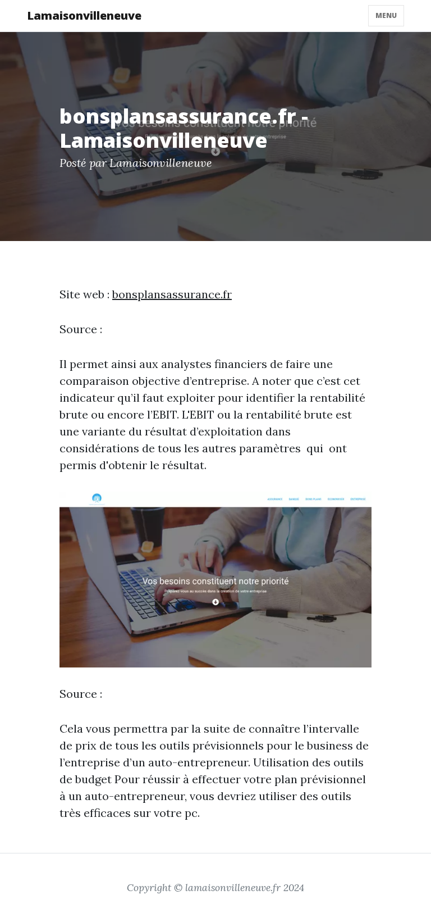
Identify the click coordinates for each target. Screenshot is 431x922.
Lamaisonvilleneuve (84, 15)
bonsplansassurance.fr (172, 294)
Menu (386, 15)
